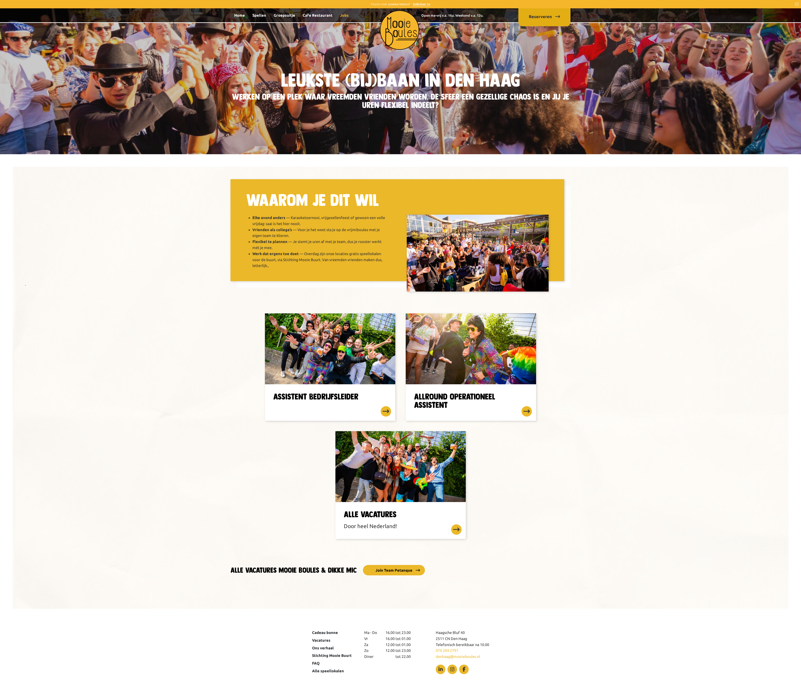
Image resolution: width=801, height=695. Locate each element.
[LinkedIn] (440, 669)
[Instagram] (452, 669)
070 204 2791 (447, 650)
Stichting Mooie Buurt (332, 655)
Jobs (344, 15)
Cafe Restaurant (317, 15)
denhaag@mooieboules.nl (458, 656)
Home (239, 15)
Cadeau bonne (325, 632)
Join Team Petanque (393, 570)
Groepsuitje (284, 15)
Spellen (259, 15)
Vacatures (321, 640)
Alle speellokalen (328, 671)
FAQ (316, 663)
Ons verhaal (323, 648)
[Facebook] (464, 669)
